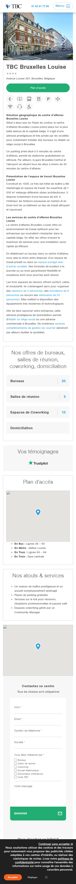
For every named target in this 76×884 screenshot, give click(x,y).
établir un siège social (22, 319)
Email (18, 719)
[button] (38, 646)
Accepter (13, 877)
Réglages (32, 877)
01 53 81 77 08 (40, 6)
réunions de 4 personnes (27, 291)
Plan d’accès (38, 88)
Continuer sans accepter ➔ (56, 844)
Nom (18, 707)
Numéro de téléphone (28, 730)
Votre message (23, 786)
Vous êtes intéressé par (29, 755)
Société (19, 742)
